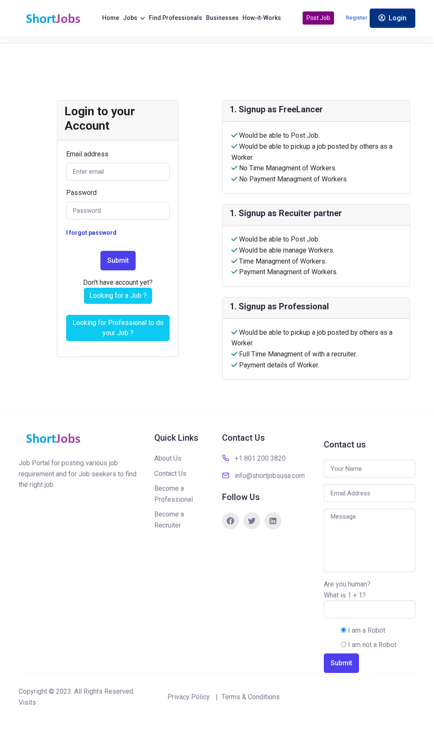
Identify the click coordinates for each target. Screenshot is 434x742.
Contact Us (170, 474)
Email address (87, 154)
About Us (167, 458)
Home (110, 17)
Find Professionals (175, 17)
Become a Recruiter (169, 519)
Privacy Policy (188, 697)
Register (356, 17)
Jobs (131, 17)
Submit (118, 260)
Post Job (318, 17)
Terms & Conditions (251, 697)
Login (397, 18)
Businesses (222, 17)
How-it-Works (261, 17)
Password (81, 193)
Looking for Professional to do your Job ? (118, 328)
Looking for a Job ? (118, 296)
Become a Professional (173, 493)
